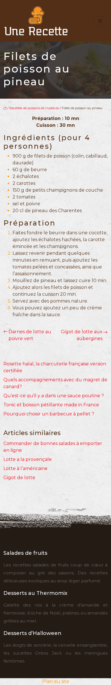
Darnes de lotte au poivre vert (30, 335)
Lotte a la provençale (27, 459)
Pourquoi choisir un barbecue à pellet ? (48, 414)
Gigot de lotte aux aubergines (81, 335)
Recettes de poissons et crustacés (34, 108)
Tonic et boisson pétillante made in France (51, 404)
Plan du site (55, 681)
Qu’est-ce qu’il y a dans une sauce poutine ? (53, 395)
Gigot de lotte (19, 477)
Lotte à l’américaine (25, 468)
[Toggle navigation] (100, 20)
